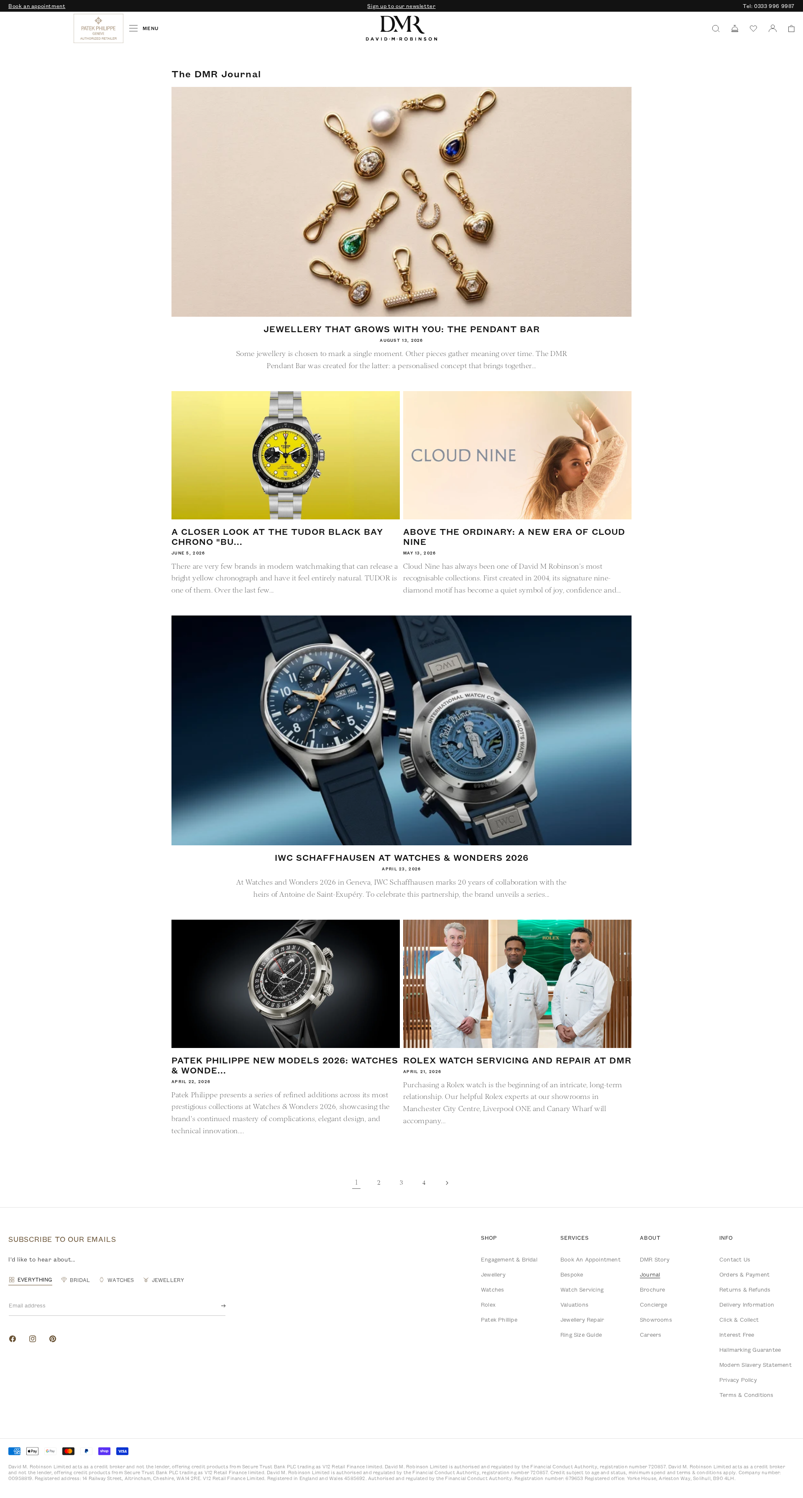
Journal (650, 1274)
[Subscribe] (216, 1306)
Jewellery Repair (582, 1319)
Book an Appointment (590, 1259)
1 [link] (356, 1182)
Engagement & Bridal (509, 1259)
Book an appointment (36, 6)
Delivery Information (746, 1304)
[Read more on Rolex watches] (39, 28)
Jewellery (493, 1274)
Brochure (652, 1289)
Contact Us (734, 1259)
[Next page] (446, 1183)
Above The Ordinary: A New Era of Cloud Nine (514, 536)
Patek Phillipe (499, 1319)
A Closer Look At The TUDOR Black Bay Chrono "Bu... (277, 536)
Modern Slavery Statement (755, 1364)
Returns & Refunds (744, 1289)
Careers (650, 1334)
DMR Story (655, 1259)
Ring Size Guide (581, 1334)
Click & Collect (739, 1319)
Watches (492, 1289)
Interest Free (736, 1334)
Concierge (653, 1304)
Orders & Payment (744, 1274)
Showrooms (656, 1319)
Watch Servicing (582, 1289)
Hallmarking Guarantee (750, 1349)
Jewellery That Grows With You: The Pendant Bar (401, 329)
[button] (789, 28)
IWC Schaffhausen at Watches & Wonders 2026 (402, 857)
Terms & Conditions (746, 1394)
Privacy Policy (738, 1379)
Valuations (574, 1304)
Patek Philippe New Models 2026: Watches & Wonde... (284, 1065)
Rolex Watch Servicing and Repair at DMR (517, 1060)
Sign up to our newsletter (401, 6)
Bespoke (571, 1274)
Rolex (488, 1304)
